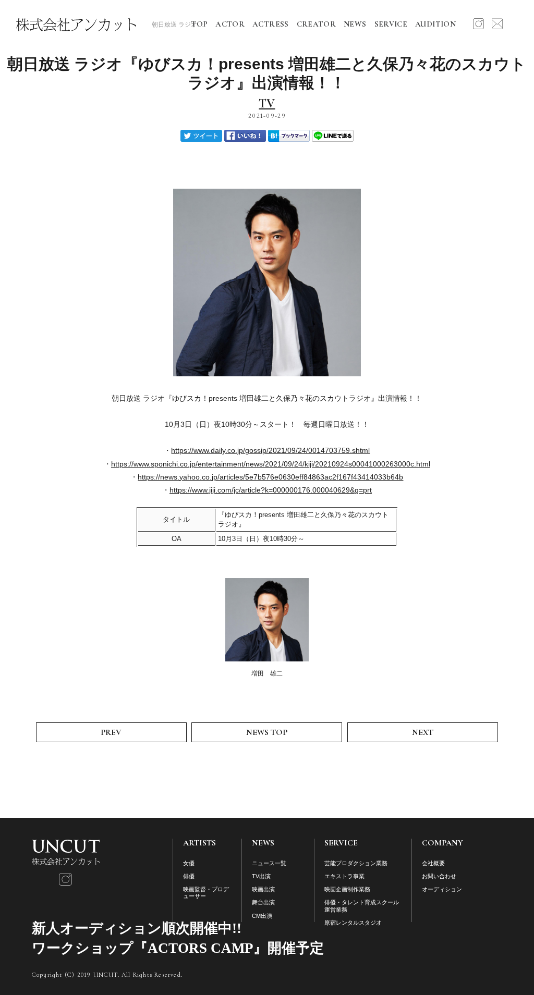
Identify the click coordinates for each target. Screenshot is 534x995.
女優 (189, 863)
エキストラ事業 (344, 876)
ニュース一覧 (269, 863)
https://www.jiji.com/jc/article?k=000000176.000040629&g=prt (270, 490)
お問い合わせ (439, 876)
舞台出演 (263, 902)
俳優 (189, 876)
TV (267, 103)
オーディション (442, 889)
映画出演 (263, 889)
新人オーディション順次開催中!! (136, 928)
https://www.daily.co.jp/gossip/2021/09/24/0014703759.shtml (270, 450)
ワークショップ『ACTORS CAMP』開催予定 (178, 948)
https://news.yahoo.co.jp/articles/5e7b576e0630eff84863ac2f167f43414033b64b (270, 477)
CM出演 (262, 916)
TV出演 (261, 876)
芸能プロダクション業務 (355, 863)
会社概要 (433, 863)
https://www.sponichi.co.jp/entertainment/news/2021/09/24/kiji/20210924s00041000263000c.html (270, 464)
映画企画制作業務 (347, 889)
